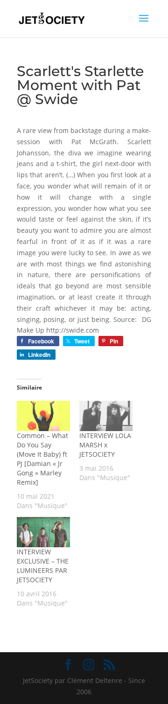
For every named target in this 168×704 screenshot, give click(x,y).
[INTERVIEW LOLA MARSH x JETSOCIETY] (106, 416)
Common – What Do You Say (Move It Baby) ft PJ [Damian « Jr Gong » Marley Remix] (42, 459)
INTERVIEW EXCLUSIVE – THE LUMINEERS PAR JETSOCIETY (43, 565)
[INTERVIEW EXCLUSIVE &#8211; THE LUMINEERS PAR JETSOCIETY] (43, 532)
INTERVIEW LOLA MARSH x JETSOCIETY (105, 445)
